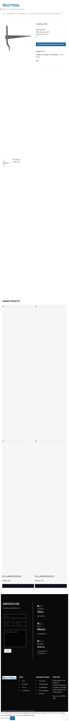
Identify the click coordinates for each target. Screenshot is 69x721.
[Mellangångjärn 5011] (15, 372)
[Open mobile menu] (66, 5)
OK (12, 718)
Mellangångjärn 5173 (44, 576)
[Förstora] (6, 154)
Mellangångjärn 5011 (11, 576)
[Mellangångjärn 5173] (48, 372)
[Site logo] (11, 5)
